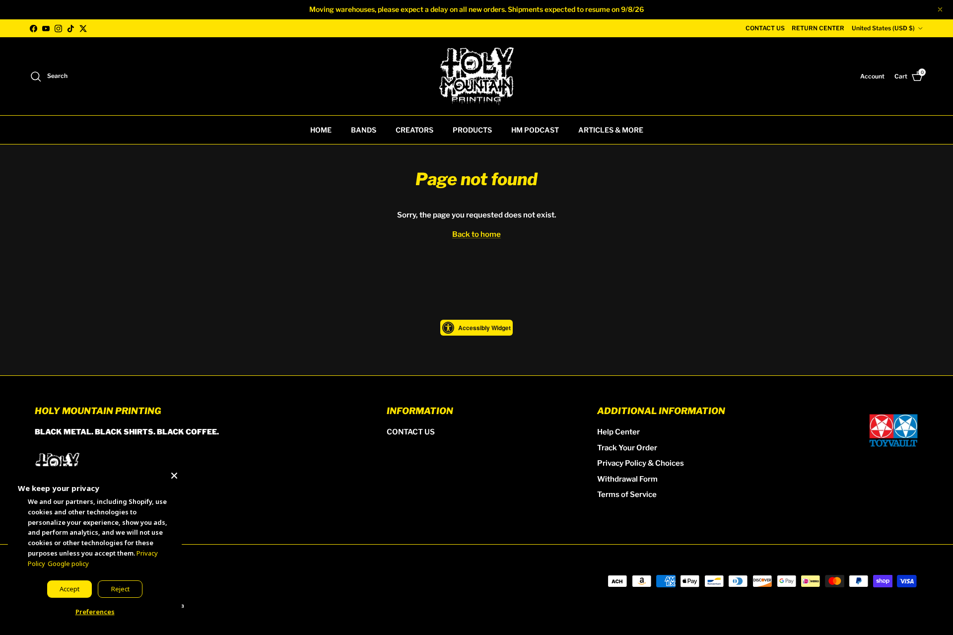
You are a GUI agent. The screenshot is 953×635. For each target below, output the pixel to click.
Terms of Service (627, 494)
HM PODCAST (535, 130)
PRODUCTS (472, 130)
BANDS (363, 130)
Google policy (68, 563)
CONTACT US (765, 28)
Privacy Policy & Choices (640, 463)
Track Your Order (627, 447)
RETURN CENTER (818, 28)
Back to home (476, 234)
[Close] (174, 474)
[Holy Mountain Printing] (476, 76)
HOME (321, 130)
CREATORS (414, 130)
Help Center (618, 431)
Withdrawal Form (627, 479)
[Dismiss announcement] (940, 9)
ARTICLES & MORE (610, 130)
